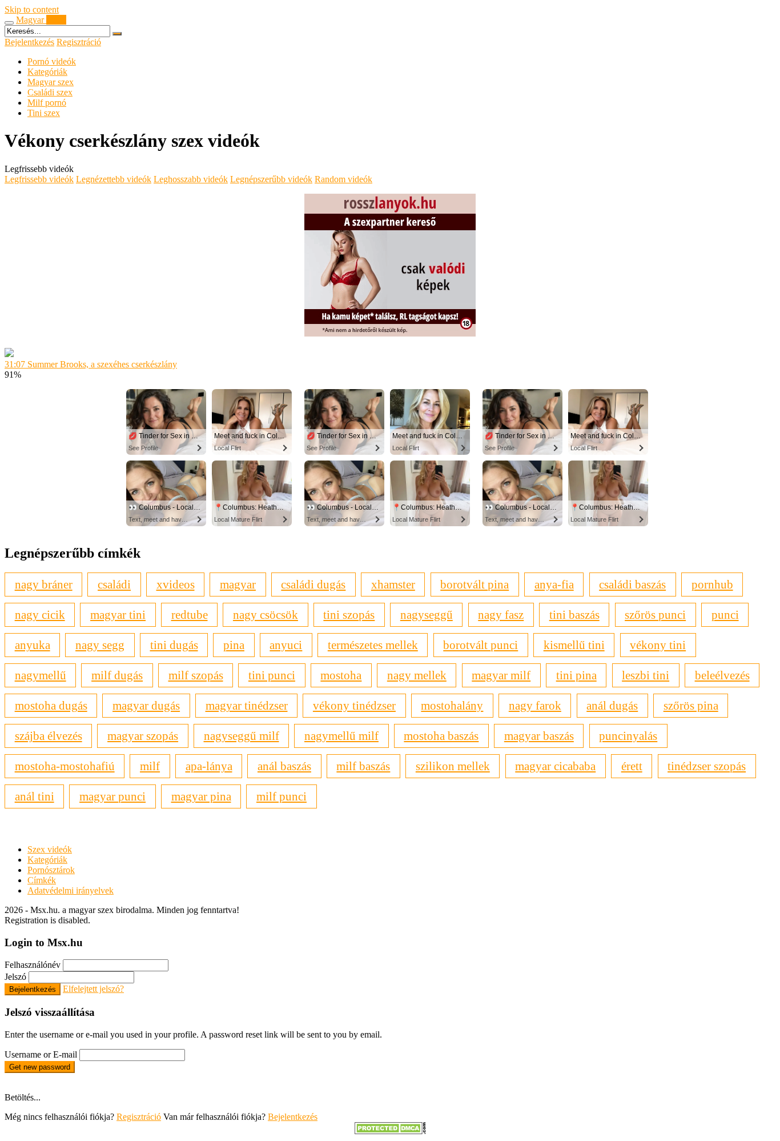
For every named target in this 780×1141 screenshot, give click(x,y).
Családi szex (50, 92)
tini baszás (574, 614)
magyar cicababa (555, 765)
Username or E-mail (41, 1054)
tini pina (576, 675)
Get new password (39, 1067)
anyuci (286, 644)
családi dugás (313, 584)
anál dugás (612, 705)
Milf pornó (46, 102)
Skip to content (32, 9)
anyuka (32, 644)
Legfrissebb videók (39, 179)
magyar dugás (146, 705)
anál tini (34, 796)
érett (631, 765)
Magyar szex (50, 82)
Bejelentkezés (29, 42)
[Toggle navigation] (9, 23)
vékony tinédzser (354, 705)
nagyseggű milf (241, 735)
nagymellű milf (341, 735)
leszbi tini (645, 675)
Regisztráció (79, 42)
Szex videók (49, 849)
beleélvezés (722, 675)
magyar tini (118, 614)
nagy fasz (501, 614)
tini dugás (174, 644)
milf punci (281, 796)
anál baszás (284, 765)
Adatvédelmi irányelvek (70, 890)
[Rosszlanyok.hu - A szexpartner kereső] (390, 333)
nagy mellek (417, 675)
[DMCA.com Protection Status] (390, 1131)
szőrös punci (655, 614)
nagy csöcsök (265, 614)
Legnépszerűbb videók (271, 179)
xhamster (393, 584)
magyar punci (112, 796)
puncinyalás (628, 735)
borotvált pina (474, 584)
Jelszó (15, 977)
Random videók (343, 179)
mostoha (340, 675)
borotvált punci (480, 644)
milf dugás (117, 675)
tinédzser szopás (707, 765)
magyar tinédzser (247, 705)
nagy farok (535, 705)
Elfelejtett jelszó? (93, 989)
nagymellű (40, 675)
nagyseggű (426, 614)
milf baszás (363, 765)
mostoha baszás (441, 735)
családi (114, 584)
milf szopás (195, 675)
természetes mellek (373, 644)
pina (233, 644)
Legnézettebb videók (113, 179)
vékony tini (658, 644)
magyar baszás (539, 735)
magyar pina (201, 796)
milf (150, 765)
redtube (189, 614)
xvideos (175, 584)
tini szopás (349, 614)
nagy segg (99, 644)
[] (117, 33)
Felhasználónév (33, 965)
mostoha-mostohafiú (65, 765)
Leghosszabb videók (191, 179)
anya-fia (554, 584)
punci (725, 614)
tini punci (271, 675)
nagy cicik (40, 614)
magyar (238, 584)
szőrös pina (691, 705)
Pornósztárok (51, 870)
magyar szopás (142, 735)
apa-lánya (209, 765)
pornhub (712, 584)
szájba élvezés (48, 735)
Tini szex (43, 113)
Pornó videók (51, 61)
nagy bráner (44, 584)
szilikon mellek (453, 765)
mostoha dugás (51, 705)
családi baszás (632, 584)
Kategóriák (47, 72)
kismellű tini (574, 644)
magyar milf (501, 675)
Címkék (41, 880)
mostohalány (452, 705)
